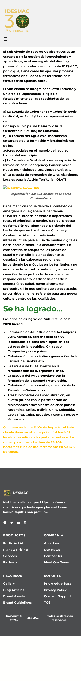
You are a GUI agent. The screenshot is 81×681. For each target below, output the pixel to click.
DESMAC (21, 493)
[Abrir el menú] (5, 39)
